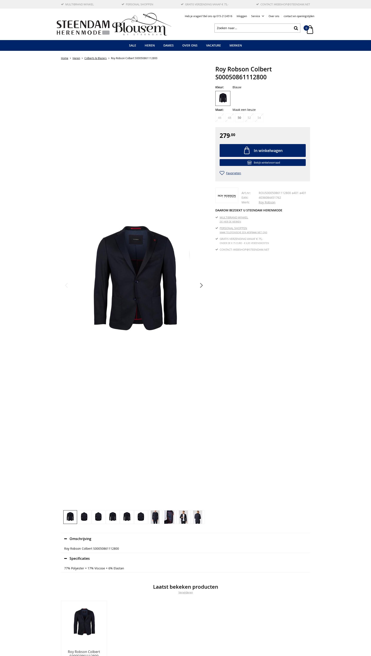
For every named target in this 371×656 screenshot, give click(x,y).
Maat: (219, 110)
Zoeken (296, 28)
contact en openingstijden (299, 16)
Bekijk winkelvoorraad (267, 162)
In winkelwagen (268, 150)
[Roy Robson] (226, 195)
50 (239, 118)
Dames (168, 45)
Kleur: (219, 87)
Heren (150, 45)
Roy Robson (267, 202)
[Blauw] (222, 98)
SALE (132, 45)
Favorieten (233, 173)
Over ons (274, 16)
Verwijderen (185, 592)
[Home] (114, 24)
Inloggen (242, 16)
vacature (213, 45)
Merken (236, 45)
